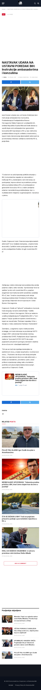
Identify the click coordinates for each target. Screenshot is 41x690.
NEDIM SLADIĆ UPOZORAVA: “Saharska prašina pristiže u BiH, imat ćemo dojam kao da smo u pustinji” (20, 484)
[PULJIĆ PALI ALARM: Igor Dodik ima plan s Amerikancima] (20, 437)
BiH (4, 14)
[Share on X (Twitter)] (30, 82)
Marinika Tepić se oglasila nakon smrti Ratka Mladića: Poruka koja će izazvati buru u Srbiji (26, 619)
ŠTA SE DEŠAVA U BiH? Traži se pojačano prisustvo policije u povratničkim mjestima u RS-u (19, 519)
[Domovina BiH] (20, 3)
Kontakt (11, 685)
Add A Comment (20, 563)
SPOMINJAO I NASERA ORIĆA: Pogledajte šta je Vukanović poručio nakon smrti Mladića (25, 643)
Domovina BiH (32, 681)
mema (5, 77)
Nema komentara (24, 77)
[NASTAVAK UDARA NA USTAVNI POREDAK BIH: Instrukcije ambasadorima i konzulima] (20, 98)
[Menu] (3, 3)
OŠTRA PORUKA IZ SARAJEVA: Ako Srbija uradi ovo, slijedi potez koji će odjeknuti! (26, 631)
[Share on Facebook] (11, 82)
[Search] (38, 3)
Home (3, 9)
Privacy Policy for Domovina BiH (24, 685)
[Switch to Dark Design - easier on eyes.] (35, 3)
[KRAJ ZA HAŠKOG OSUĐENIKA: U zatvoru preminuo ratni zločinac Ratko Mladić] (20, 537)
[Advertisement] (20, 37)
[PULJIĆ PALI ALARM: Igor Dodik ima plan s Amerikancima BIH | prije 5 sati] (20, 216)
